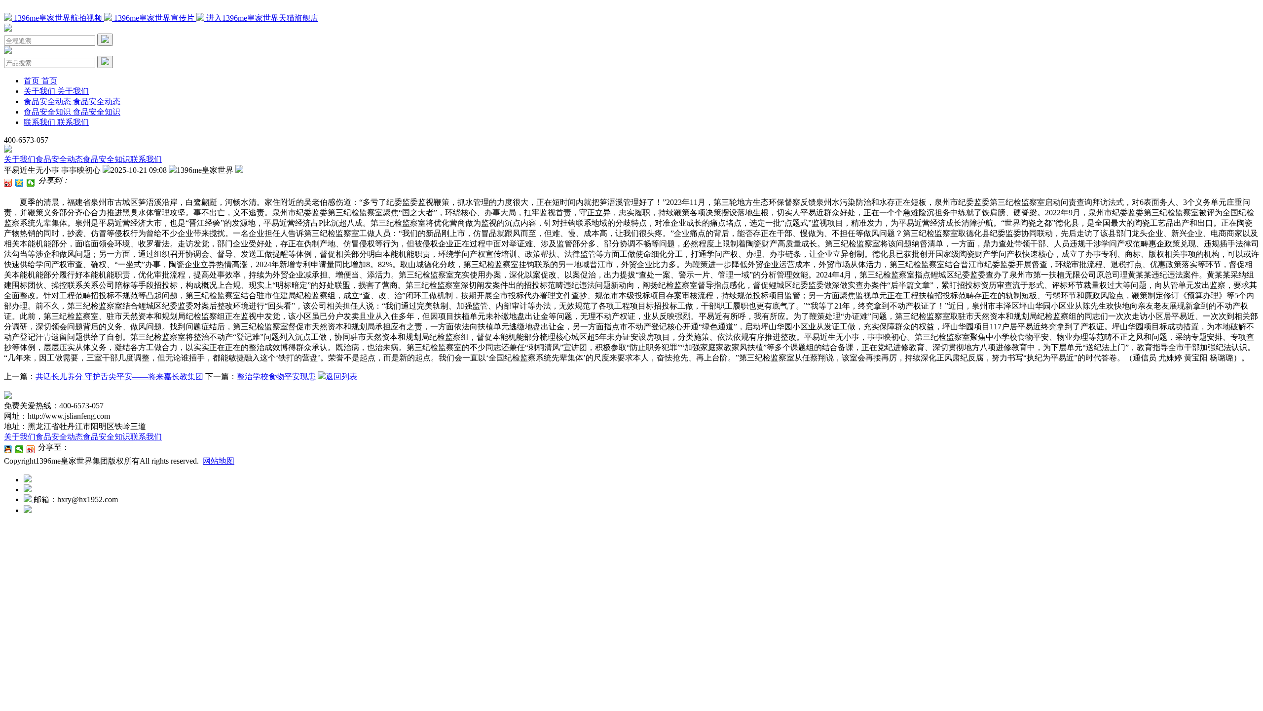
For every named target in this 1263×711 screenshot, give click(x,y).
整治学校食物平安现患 (276, 376)
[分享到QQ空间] (19, 183)
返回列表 (341, 376)
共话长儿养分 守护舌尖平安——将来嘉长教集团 (119, 376)
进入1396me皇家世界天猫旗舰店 (261, 18)
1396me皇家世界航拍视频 (58, 18)
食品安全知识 (106, 159)
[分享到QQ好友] (8, 449)
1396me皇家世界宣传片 (154, 18)
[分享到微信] (31, 183)
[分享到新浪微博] (8, 183)
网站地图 (218, 461)
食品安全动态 (59, 159)
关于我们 (20, 159)
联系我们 (146, 159)
